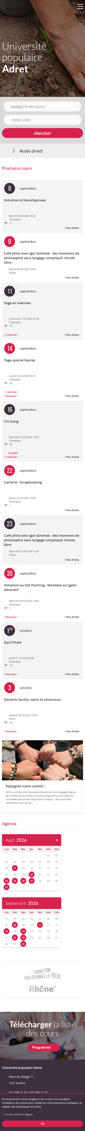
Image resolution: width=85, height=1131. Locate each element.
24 (6, 881)
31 (6, 887)
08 (14, 925)
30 (23, 944)
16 (23, 931)
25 (14, 881)
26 (23, 881)
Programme (41, 1047)
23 (23, 937)
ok (42, 1123)
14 (6, 931)
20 (31, 874)
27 (31, 881)
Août (16, 840)
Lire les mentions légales (18, 1114)
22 (14, 937)
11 (14, 868)
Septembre (22, 903)
